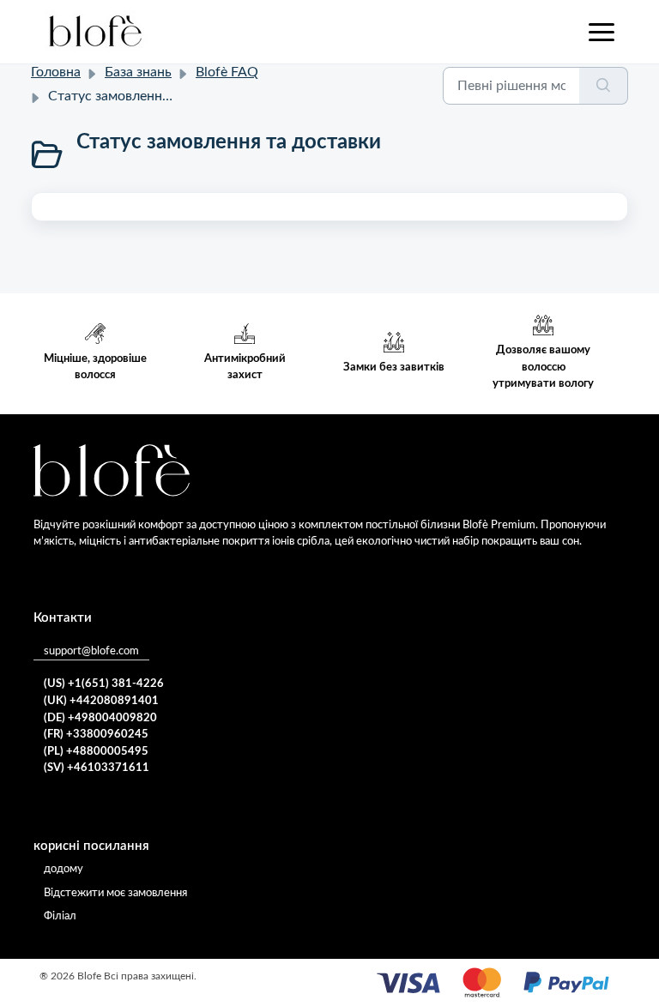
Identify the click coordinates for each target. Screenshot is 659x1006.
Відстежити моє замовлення (115, 893)
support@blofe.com (91, 651)
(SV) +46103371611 (96, 768)
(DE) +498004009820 (100, 718)
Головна (56, 72)
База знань (138, 72)
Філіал (60, 916)
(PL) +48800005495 (96, 751)
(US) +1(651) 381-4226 (104, 684)
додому (63, 869)
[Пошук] (603, 86)
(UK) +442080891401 (101, 701)
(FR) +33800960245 (96, 734)
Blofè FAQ (227, 72)
